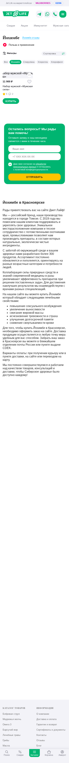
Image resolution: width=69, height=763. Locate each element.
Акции (24, 25)
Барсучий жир (10, 729)
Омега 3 (7, 724)
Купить (10, 101)
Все (6, 62)
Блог (39, 745)
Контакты (41, 735)
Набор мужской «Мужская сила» (18, 88)
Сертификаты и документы (50, 729)
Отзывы (40, 740)
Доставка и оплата (46, 719)
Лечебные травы (11, 735)
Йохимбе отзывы (30, 38)
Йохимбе (15, 62)
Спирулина (28, 62)
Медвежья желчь (12, 719)
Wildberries (43, 3)
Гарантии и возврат (46, 724)
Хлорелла (43, 62)
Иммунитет (40, 25)
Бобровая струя (11, 714)
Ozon (58, 3)
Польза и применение (21, 44)
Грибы (6, 740)
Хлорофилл (57, 62)
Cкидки (11, 25)
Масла (6, 745)
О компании (42, 714)
